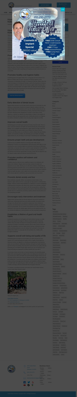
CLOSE (62, 9)
